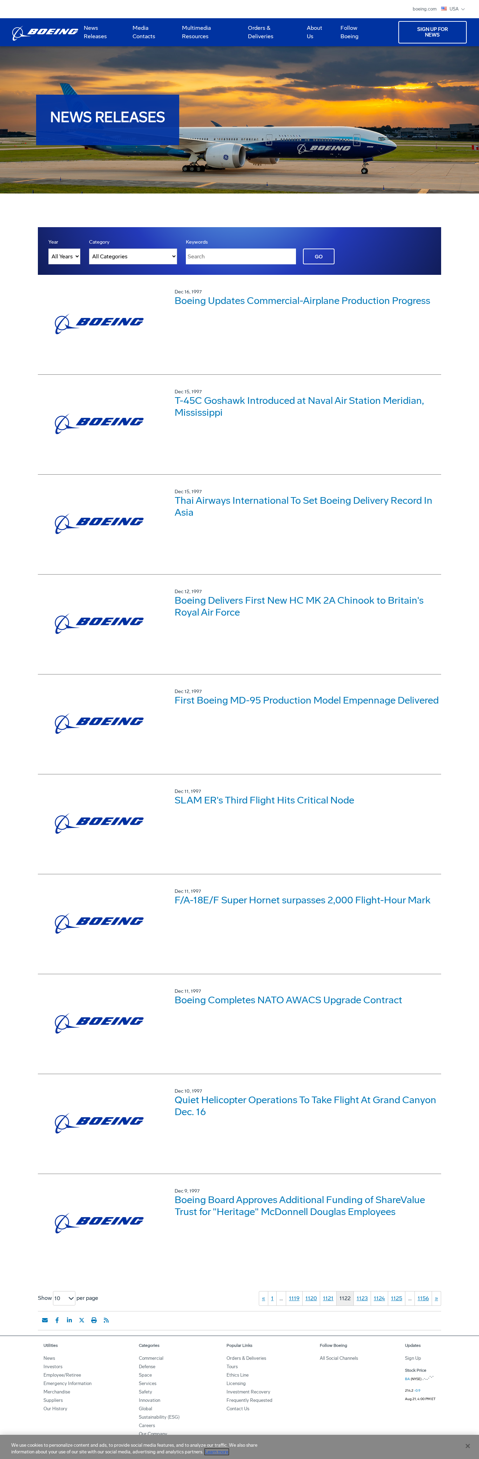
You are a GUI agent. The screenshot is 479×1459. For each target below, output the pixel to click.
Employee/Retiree (62, 1375)
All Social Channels (339, 1358)
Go (319, 257)
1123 (362, 1298)
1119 (294, 1298)
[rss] (106, 1320)
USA (455, 9)
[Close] (467, 1446)
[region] (239, 1447)
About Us (311, 35)
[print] (94, 1320)
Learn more (216, 1451)
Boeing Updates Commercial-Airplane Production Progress (302, 300)
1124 (379, 1298)
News (49, 1358)
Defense (147, 1366)
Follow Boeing (349, 32)
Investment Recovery (248, 1391)
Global (145, 1408)
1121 (328, 1298)
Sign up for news (432, 32)
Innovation (149, 1400)
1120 (311, 1298)
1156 (423, 1298)
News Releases (95, 32)
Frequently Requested (249, 1400)
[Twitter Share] (81, 1320)
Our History (55, 1408)
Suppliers (53, 1400)
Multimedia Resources (193, 35)
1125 (396, 1298)
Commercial (151, 1358)
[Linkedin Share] (69, 1320)
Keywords (197, 242)
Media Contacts (144, 32)
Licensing (236, 1383)
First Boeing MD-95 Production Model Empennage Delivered (307, 700)
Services (147, 1383)
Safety (145, 1391)
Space (145, 1375)
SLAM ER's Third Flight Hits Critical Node (264, 800)
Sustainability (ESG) (159, 1417)
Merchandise (56, 1391)
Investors (52, 1366)
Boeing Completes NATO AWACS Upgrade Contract (288, 1000)
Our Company (153, 1434)
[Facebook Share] (57, 1320)
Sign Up (413, 1358)
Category (99, 242)
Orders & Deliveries (258, 35)
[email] (45, 1320)
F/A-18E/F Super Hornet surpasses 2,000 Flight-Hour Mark (303, 900)
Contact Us (238, 1408)
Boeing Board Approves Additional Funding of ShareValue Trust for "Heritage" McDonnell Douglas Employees (300, 1205)
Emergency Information (67, 1383)
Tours (232, 1366)
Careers (147, 1425)
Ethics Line (238, 1375)
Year (53, 242)
